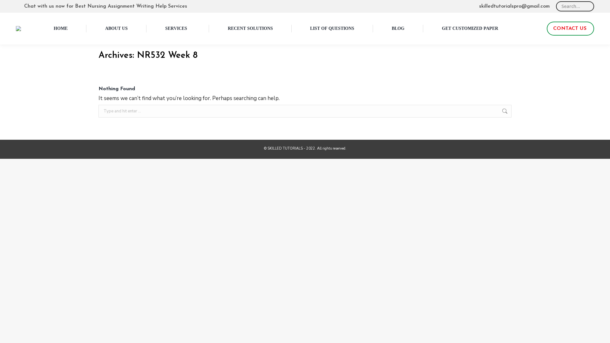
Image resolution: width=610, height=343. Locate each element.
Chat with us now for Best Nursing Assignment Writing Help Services (105, 6)
